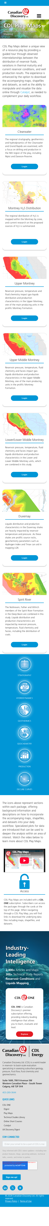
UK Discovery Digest (11, 1130)
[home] (18, 12)
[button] (4, 2)
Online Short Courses (13, 1121)
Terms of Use (26, 1201)
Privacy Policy (11, 1201)
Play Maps (8, 1113)
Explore (24, 1034)
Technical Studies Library (14, 1117)
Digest (6, 1109)
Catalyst (25, 92)
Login (24, 166)
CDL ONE (6, 1105)
